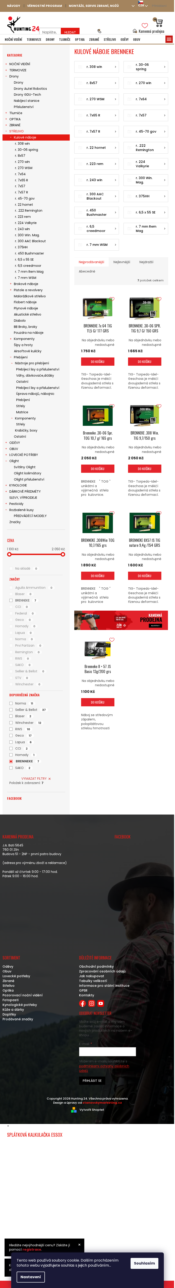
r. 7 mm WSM (25, 277)
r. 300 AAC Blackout (30, 241)
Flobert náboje (25, 302)
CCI (21, 606)
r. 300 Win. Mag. (27, 235)
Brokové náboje (26, 284)
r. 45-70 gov (25, 198)
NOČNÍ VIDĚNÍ (19, 64)
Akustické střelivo (27, 314)
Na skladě (26, 568)
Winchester (27, 684)
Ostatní (22, 381)
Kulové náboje (25, 137)
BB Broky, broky (25, 326)
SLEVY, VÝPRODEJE (23, 497)
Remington (27, 652)
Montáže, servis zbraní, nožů (94, 6)
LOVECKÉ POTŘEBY (23, 454)
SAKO (23, 665)
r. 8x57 (20, 155)
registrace (32, 1249)
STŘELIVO (16, 131)
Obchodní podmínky (96, 966)
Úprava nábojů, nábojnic (35, 393)
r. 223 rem (23, 216)
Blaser (23, 594)
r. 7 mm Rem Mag (29, 271)
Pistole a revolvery (28, 290)
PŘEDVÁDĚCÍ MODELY (30, 516)
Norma (24, 639)
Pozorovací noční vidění (23, 995)
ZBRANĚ (15, 125)
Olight (14, 461)
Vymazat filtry (34, 778)
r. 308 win (22, 143)
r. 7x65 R (21, 180)
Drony (14, 76)
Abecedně (87, 271)
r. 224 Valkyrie (26, 223)
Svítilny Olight (25, 467)
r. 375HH (21, 247)
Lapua (23, 632)
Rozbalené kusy (21, 510)
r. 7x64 (20, 174)
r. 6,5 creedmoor (28, 265)
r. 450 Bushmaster (29, 253)
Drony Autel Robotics (30, 88)
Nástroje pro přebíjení (32, 363)
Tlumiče (15, 113)
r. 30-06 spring (26, 149)
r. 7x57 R (21, 192)
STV (21, 678)
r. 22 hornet (24, 204)
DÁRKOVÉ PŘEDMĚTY (25, 491)
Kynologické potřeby (20, 1005)
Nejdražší (146, 262)
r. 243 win (22, 229)
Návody (13, 6)
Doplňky (9, 1014)
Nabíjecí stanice (26, 100)
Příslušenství (23, 107)
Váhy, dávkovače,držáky (35, 375)
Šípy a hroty (23, 345)
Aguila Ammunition (33, 587)
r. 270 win (22, 161)
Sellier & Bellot (29, 671)
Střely (20, 406)
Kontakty (86, 995)
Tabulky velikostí (93, 981)
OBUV (13, 449)
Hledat (70, 32)
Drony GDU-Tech (27, 94)
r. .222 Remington (28, 210)
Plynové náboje (26, 308)
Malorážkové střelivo (30, 296)
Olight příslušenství (29, 479)
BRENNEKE (25, 600)
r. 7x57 (20, 186)
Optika (8, 990)
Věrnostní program (44, 6)
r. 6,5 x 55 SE (24, 259)
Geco (23, 619)
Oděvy (8, 966)
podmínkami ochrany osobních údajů (104, 1068)
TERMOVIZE (17, 70)
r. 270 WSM (23, 168)
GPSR (83, 990)
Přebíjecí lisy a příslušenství (37, 369)
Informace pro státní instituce (104, 985)
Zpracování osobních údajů (102, 971)
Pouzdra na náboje (29, 332)
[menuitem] (13, 39)
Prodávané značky (18, 1019)
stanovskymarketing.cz (102, 1102)
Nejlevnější (121, 262)
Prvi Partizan (28, 645)
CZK (141, 5)
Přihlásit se (92, 1080)
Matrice (22, 412)
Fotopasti (10, 1000)
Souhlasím (144, 1263)
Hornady (25, 626)
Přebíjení (21, 357)
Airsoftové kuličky (27, 351)
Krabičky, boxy (26, 430)
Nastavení (31, 1277)
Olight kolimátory (27, 473)
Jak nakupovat (91, 976)
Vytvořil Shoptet (92, 1110)
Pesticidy (16, 503)
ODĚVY (14, 442)
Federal (24, 613)
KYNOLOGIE (18, 485)
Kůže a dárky (13, 1009)
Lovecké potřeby (16, 976)
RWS (22, 658)
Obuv (7, 971)
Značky (15, 522)
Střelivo (9, 985)
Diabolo (20, 320)
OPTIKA (15, 119)
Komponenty (24, 339)
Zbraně (8, 981)
